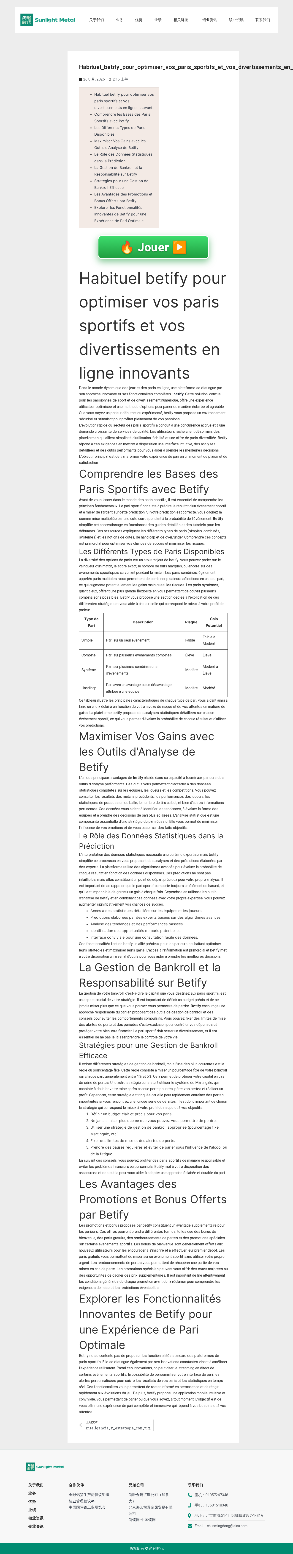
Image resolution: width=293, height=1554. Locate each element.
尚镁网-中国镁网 (142, 1520)
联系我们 (262, 20)
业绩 (158, 20)
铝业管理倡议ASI (83, 1501)
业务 (119, 20)
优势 (138, 20)
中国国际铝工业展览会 (87, 1507)
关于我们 (96, 20)
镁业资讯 (236, 20)
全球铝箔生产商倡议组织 (89, 1495)
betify (179, 394)
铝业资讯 (209, 20)
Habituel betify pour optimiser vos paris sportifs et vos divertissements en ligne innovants (124, 101)
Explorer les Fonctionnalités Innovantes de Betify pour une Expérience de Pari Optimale (120, 214)
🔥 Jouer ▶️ (153, 247)
